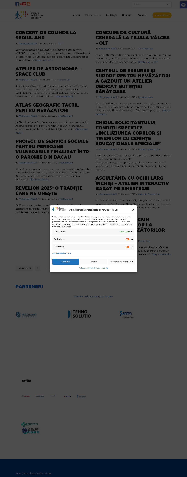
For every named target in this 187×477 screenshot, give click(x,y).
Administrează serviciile (61, 253)
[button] (133, 209)
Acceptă (65, 261)
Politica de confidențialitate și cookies (93, 268)
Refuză (93, 261)
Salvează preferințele (121, 261)
